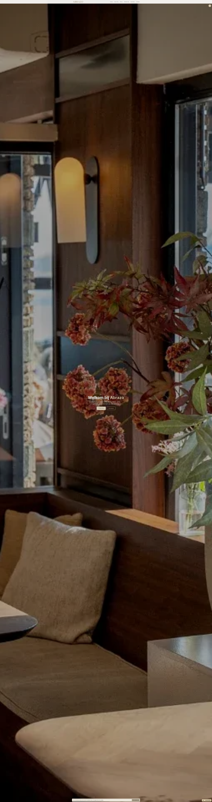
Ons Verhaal (111, 408)
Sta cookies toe (136, 800)
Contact (138, 1)
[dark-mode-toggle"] (209, 5)
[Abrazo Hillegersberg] (78, 2)
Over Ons (116, 1)
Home (111, 1)
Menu (121, 1)
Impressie (133, 1)
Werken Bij (126, 1)
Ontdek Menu (101, 408)
